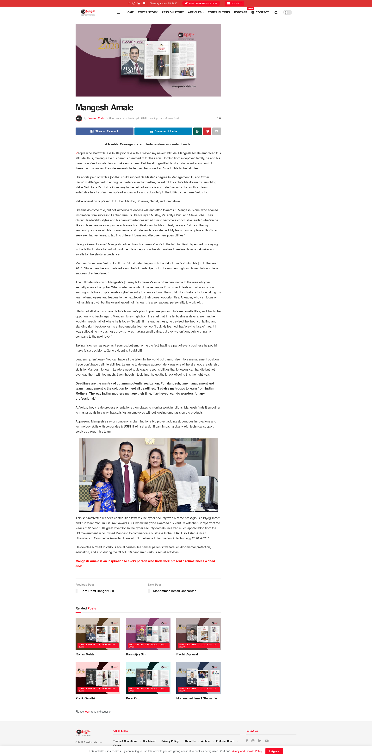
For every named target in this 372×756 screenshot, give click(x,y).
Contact (236, 3)
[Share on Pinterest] (207, 131)
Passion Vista (96, 118)
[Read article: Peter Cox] (148, 678)
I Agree (274, 751)
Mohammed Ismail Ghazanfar (196, 698)
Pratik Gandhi (85, 698)
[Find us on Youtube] (144, 3)
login (87, 711)
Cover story (148, 12)
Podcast (240, 11)
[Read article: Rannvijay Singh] (148, 634)
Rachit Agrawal (187, 654)
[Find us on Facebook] (129, 3)
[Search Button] (276, 12)
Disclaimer (149, 741)
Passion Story (173, 12)
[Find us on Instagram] (134, 3)
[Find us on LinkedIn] (139, 3)
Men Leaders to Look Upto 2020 (127, 118)
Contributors (219, 12)
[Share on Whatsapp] (197, 131)
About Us (189, 741)
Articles (195, 12)
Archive (205, 741)
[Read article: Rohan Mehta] (98, 634)
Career (117, 745)
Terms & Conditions (125, 741)
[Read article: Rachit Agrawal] (198, 634)
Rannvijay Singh (137, 654)
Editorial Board (225, 741)
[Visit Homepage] (95, 12)
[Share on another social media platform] (216, 131)
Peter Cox (133, 698)
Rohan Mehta (85, 654)
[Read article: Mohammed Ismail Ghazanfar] (198, 678)
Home (130, 12)
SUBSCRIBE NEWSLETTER (203, 3)
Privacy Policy (170, 741)
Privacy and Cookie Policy (246, 751)
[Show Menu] (118, 12)
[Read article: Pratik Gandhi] (98, 678)
